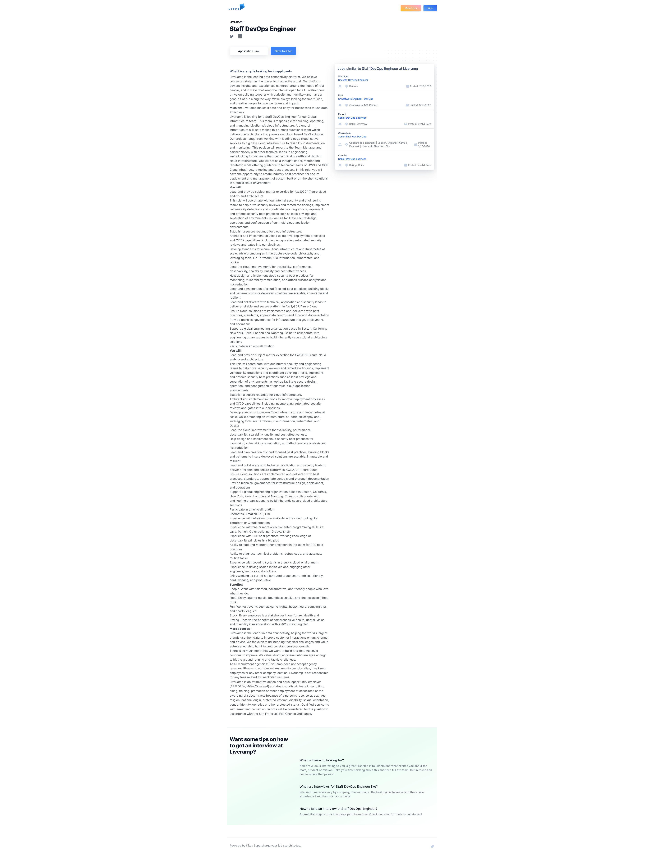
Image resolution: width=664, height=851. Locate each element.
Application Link (248, 51)
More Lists (411, 8)
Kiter (430, 8)
